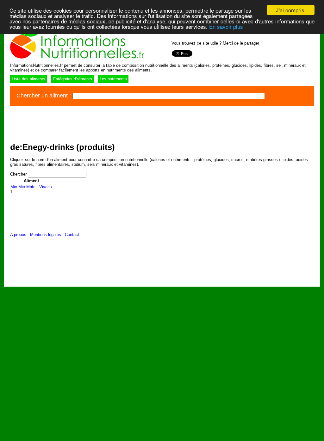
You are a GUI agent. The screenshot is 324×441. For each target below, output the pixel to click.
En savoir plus (226, 26)
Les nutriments (113, 79)
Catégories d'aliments (72, 79)
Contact (72, 234)
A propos (18, 234)
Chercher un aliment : (44, 95)
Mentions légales (45, 234)
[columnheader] (31, 180)
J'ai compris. (291, 10)
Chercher (19, 174)
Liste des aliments (28, 79)
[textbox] (168, 96)
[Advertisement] (125, 123)
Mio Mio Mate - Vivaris (31, 186)
